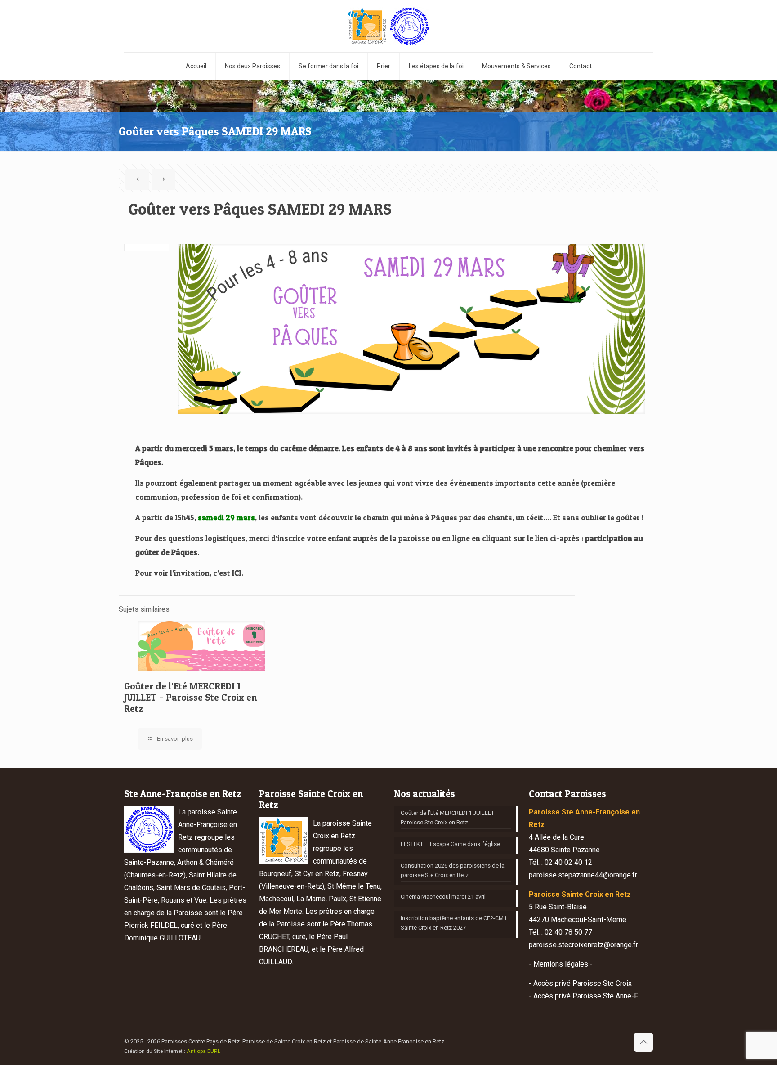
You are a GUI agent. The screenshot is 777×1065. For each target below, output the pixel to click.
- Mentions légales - (561, 964)
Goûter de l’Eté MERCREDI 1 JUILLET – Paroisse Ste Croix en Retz (190, 697)
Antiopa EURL (203, 1051)
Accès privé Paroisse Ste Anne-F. (586, 996)
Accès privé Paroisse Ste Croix (582, 983)
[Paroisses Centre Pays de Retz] (389, 26)
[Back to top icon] (643, 1042)
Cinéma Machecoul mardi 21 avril (443, 896)
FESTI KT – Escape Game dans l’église (450, 844)
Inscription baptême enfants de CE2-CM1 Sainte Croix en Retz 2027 (454, 923)
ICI (236, 572)
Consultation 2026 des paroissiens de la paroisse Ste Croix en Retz (453, 870)
